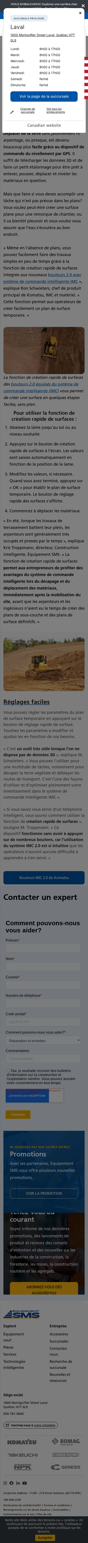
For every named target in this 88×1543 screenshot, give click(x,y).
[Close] (80, 13)
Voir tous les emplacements (55, 110)
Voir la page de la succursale (44, 96)
